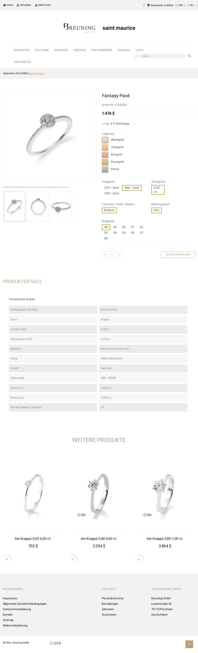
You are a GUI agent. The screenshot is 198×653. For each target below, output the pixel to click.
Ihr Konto (109, 589)
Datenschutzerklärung (17, 609)
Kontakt (8, 614)
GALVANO (124, 50)
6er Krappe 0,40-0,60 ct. (99, 539)
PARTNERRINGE (101, 50)
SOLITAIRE (42, 50)
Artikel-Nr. (108, 104)
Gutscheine (109, 614)
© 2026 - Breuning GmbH (16, 642)
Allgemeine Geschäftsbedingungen (25, 603)
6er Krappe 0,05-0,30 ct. (33, 539)
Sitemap (8, 620)
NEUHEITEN (21, 50)
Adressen (108, 609)
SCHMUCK (61, 50)
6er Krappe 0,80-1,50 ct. (165, 539)
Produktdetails (22, 281)
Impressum (10, 598)
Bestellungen (110, 603)
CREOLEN (79, 50)
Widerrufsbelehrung (15, 625)
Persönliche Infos (113, 598)
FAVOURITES (22, 62)
